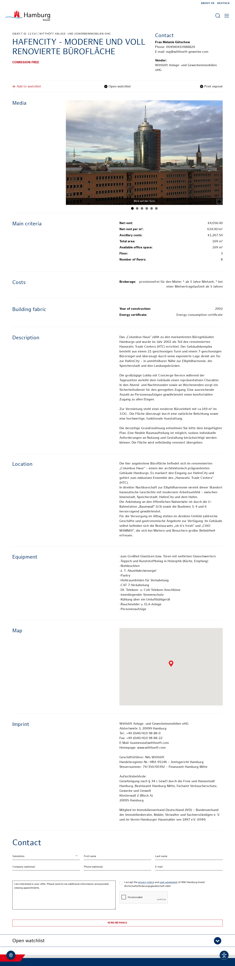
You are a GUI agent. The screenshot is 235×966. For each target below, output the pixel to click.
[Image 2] (137, 208)
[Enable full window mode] (219, 201)
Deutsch (223, 3)
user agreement (168, 882)
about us (207, 3)
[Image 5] (151, 208)
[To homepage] (27, 15)
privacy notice (146, 882)
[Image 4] (147, 208)
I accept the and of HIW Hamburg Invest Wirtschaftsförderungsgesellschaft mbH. (164, 884)
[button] (117, 941)
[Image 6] (156, 208)
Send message (117, 923)
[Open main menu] (227, 16)
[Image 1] (132, 208)
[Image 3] (142, 208)
